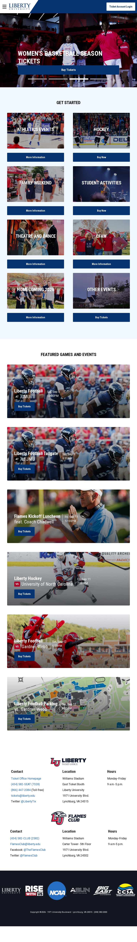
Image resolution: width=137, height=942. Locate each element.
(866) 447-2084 (21, 790)
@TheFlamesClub (35, 849)
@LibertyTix (28, 801)
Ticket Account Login (120, 6)
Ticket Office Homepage (26, 778)
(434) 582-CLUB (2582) (24, 838)
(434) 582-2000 (100, 912)
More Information (35, 157)
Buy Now (101, 157)
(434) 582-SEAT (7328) (25, 784)
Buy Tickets (101, 317)
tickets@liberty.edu (23, 795)
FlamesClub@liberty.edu (25, 844)
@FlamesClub (28, 855)
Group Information (68, 70)
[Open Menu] (4, 6)
